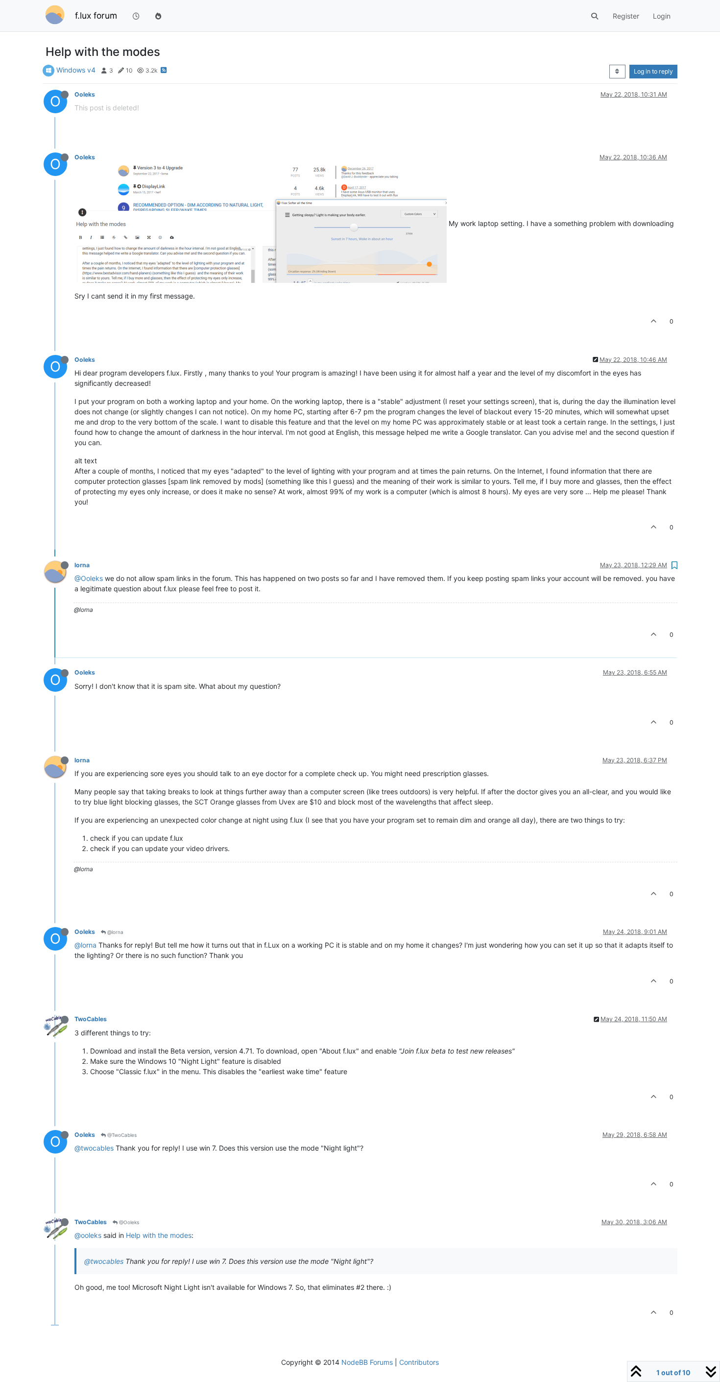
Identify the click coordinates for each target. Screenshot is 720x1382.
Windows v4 (76, 70)
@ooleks (87, 1235)
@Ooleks (88, 578)
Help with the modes (159, 1235)
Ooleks (84, 94)
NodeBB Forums (367, 1362)
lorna (82, 565)
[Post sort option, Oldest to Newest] (617, 71)
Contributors (419, 1362)
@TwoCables (121, 1135)
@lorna (114, 932)
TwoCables (90, 1019)
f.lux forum (96, 15)
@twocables (94, 1148)
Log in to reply (653, 71)
